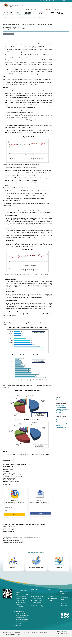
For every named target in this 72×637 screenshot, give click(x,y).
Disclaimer (17, 633)
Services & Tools (42, 13)
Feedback (6, 633)
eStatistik (9, 539)
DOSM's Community (60, 13)
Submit (15, 514)
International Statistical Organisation (64, 603)
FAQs (11, 633)
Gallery (52, 12)
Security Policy (35, 633)
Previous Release (8, 34)
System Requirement (9, 634)
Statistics (19, 12)
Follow (40, 513)
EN (37, 9)
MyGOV (52, 596)
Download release (63, 34)
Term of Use (43, 633)
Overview (58, 399)
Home (6, 12)
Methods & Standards (28, 13)
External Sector (27, 17)
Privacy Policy (25, 633)
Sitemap (18, 634)
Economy (19, 17)
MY (35, 9)
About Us (11, 13)
